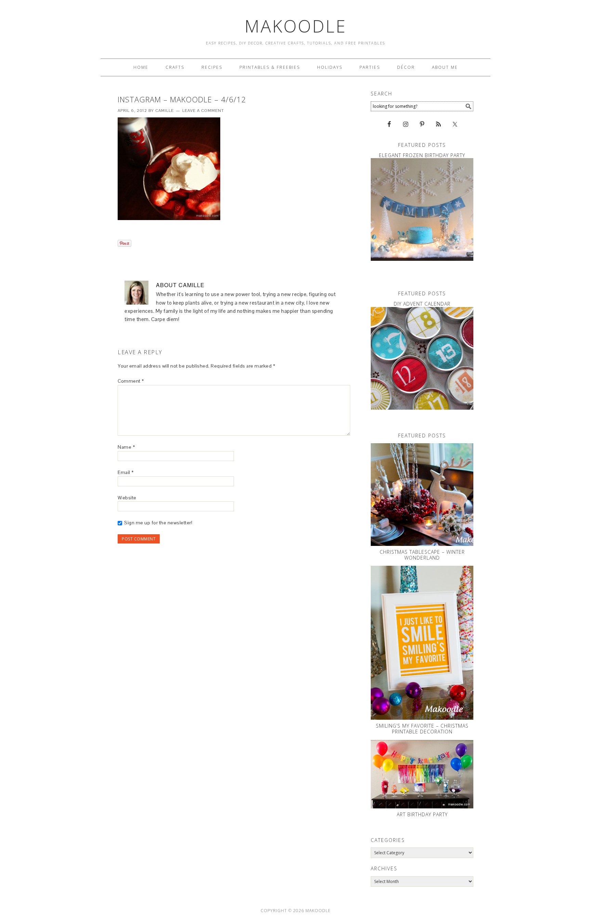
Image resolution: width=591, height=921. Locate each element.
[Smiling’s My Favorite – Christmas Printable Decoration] (422, 643)
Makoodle (296, 26)
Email (126, 472)
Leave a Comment (203, 110)
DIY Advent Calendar (422, 303)
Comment (131, 381)
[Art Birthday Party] (422, 774)
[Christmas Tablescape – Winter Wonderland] (422, 494)
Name (126, 447)
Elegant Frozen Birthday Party (422, 155)
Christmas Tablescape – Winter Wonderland (422, 555)
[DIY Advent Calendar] (422, 358)
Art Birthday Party (422, 814)
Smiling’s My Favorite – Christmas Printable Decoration (422, 728)
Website (127, 498)
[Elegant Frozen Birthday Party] (422, 209)
